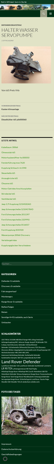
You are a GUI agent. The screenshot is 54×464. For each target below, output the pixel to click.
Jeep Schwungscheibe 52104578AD (17, 209)
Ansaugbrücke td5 (9, 178)
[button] (5, 459)
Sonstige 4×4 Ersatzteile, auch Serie (17, 317)
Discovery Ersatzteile (10, 286)
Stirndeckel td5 (8, 194)
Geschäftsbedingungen (11, 454)
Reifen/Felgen (7, 307)
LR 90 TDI (6, 368)
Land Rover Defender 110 (10, 366)
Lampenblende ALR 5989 (31, 358)
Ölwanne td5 (7, 183)
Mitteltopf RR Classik (25, 371)
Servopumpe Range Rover (10, 379)
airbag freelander (37, 340)
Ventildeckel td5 (8, 199)
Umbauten (6, 322)
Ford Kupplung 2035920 (12, 230)
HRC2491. (25, 352)
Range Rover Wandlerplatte (24, 377)
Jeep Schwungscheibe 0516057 (15, 225)
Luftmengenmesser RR (20, 369)
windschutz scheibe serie (31, 382)
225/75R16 (5, 340)
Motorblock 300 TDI (40, 371)
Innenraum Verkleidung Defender (12, 355)
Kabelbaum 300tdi (9, 147)
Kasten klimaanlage (11, 107)
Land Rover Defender (21, 361)
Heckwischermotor (8, 352)
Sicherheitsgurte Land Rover (30, 379)
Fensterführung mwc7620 (13, 163)
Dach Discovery (12, 345)
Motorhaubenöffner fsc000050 (15, 157)
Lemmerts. (47, 366)
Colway (4, 345)
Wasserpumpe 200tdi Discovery (15, 235)
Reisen (4, 312)
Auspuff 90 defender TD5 (38, 342)
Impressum (6, 444)
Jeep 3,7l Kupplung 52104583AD (16, 204)
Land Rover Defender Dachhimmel (31, 366)
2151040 (13, 340)
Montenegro (7, 296)
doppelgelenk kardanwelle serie (25, 350)
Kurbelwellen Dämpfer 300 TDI (12, 358)
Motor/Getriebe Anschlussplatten (16, 188)
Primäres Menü (50, 13)
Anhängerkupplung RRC (9, 342)
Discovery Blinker (7, 350)
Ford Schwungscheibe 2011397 (15, 214)
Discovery (42, 347)
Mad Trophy (33, 369)
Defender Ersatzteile (11, 25)
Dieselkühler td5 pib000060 (13, 118)
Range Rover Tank (7, 377)
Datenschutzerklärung (11, 449)
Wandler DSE (6, 382)
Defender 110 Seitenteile (10, 347)
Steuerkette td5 (8, 173)
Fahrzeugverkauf (8, 291)
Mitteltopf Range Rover (9, 371)
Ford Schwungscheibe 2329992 (15, 219)
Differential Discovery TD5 (28, 347)
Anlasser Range (24, 342)
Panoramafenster (46, 374)
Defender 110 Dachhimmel (28, 345)
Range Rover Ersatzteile (11, 301)
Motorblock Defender (8, 374)
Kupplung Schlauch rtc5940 (13, 168)
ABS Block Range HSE (23, 340)
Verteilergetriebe (9, 240)
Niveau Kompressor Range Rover (28, 374)
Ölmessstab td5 (8, 152)
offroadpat (8, 40)
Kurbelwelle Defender (32, 355)
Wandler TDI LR (16, 382)
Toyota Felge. (44, 379)
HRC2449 (18, 352)
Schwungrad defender (41, 377)
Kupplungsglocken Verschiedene (16, 245)
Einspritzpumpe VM (43, 350)
